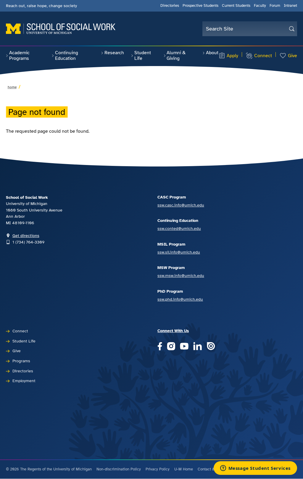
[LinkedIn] (197, 346)
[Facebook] (159, 346)
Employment (24, 380)
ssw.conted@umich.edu (179, 228)
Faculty (260, 5)
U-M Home (183, 469)
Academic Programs (19, 55)
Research (114, 53)
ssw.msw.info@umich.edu (180, 275)
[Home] (60, 28)
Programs (21, 360)
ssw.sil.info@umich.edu (178, 252)
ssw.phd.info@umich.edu (180, 299)
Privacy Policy (158, 469)
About (212, 53)
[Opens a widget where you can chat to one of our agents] (255, 468)
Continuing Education (66, 55)
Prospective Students (200, 5)
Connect (263, 56)
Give (292, 56)
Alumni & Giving (176, 55)
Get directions (25, 235)
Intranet (290, 5)
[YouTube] (184, 346)
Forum (275, 5)
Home (12, 87)
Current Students (236, 5)
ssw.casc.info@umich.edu (180, 205)
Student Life (142, 55)
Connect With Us (173, 330)
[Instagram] (171, 346)
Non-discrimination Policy (118, 469)
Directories (169, 5)
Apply (232, 56)
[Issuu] (211, 346)
